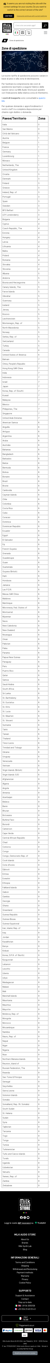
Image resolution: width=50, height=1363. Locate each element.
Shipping (25, 1266)
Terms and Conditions (25, 1262)
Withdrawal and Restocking (25, 1269)
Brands (25, 1243)
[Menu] (45, 32)
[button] (25, 1318)
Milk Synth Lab (25, 1246)
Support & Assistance (25, 1295)
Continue (8, 16)
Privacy (25, 1279)
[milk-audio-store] (7, 29)
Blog (25, 1249)
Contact (25, 1299)
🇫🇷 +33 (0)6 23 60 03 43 (25, 1309)
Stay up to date (25, 1302)
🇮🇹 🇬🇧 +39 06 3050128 (25, 1306)
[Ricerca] (45, 25)
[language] (16, 32)
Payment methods (25, 1272)
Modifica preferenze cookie (25, 1353)
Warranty (25, 1276)
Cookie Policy (25, 1283)
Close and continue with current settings (32, 16)
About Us (25, 1239)
